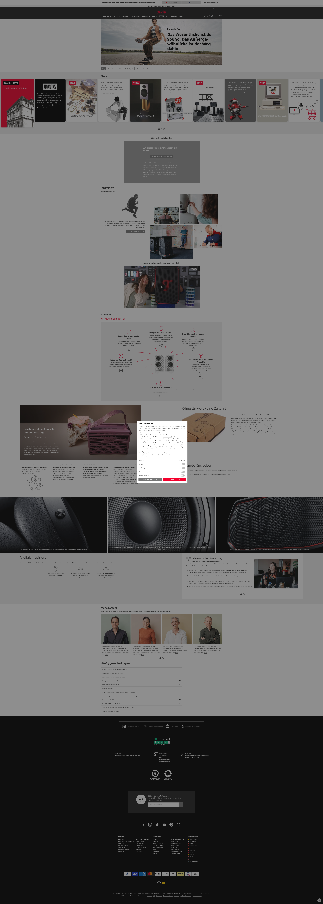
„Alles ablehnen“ (167, 436)
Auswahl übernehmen (150, 479)
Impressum (158, 457)
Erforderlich (142, 460)
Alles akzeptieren (174, 479)
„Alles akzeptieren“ (173, 443)
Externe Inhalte (143, 475)
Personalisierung (143, 471)
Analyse (141, 464)
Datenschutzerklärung (144, 457)
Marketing (142, 468)
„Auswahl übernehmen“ (176, 449)
